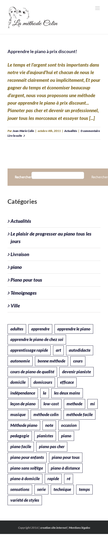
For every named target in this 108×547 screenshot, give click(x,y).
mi (92, 403)
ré (68, 478)
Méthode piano (23, 425)
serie (41, 489)
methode (74, 403)
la (44, 393)
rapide (53, 478)
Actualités (70, 131)
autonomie (20, 360)
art (58, 350)
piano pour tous (66, 457)
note (49, 425)
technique (62, 489)
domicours (42, 382)
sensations (19, 489)
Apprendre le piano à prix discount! (42, 51)
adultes (16, 328)
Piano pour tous (26, 280)
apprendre (40, 328)
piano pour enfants (27, 457)
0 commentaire (90, 131)
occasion (69, 425)
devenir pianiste (76, 371)
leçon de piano (23, 403)
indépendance (22, 393)
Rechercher (23, 177)
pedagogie (19, 435)
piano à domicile (25, 478)
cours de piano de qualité (32, 371)
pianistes (45, 435)
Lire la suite (15, 135)
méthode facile (79, 414)
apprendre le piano (73, 328)
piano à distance (65, 468)
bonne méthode (51, 360)
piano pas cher (52, 446)
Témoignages (24, 293)
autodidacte (79, 350)
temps (84, 489)
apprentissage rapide (29, 350)
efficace (67, 382)
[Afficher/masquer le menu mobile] (97, 8)
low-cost (51, 403)
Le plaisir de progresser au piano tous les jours (51, 237)
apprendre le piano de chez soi (36, 339)
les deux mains (67, 393)
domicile (18, 382)
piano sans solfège (26, 468)
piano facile (20, 446)
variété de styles (24, 500)
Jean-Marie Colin (23, 131)
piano (16, 267)
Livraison (20, 254)
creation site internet (53, 527)
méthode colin (46, 414)
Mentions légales (79, 527)
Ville (15, 305)
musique (18, 414)
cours (78, 360)
